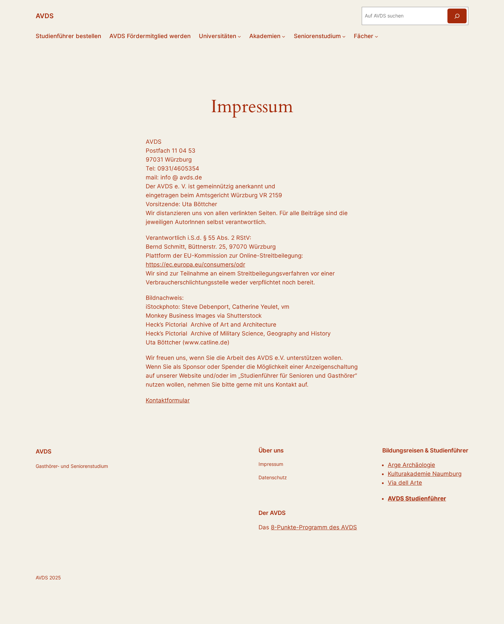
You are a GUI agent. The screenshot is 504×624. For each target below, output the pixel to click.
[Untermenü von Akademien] (283, 36)
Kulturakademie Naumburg (424, 473)
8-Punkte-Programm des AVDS (314, 527)
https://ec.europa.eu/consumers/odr (195, 264)
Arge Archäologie (411, 464)
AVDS (44, 16)
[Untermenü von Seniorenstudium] (344, 36)
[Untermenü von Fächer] (376, 36)
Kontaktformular (168, 400)
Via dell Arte (405, 482)
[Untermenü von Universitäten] (239, 36)
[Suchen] (457, 16)
